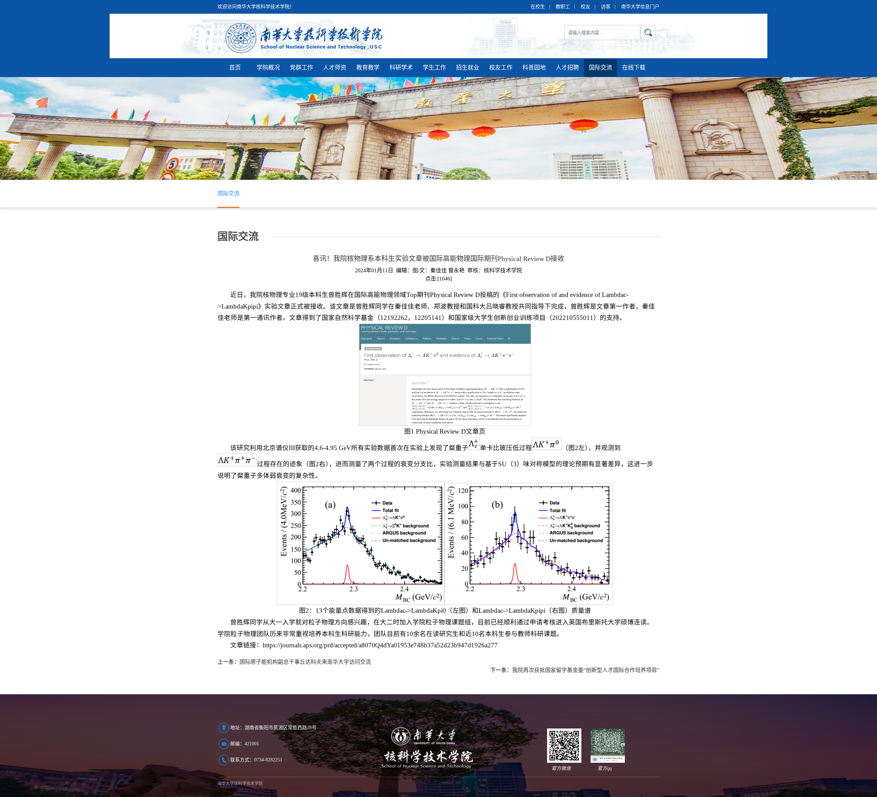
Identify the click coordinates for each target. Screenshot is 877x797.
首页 (235, 67)
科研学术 (401, 67)
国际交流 (600, 67)
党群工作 (301, 67)
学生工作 (434, 67)
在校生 (538, 6)
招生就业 (467, 67)
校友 (585, 6)
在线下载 (633, 67)
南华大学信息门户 (640, 6)
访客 (605, 6)
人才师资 (334, 67)
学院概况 (268, 67)
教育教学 (368, 67)
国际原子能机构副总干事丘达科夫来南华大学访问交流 (305, 662)
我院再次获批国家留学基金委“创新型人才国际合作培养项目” (585, 670)
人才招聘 (567, 67)
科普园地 (534, 67)
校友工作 (500, 67)
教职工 (563, 6)
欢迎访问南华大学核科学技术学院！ (256, 6)
